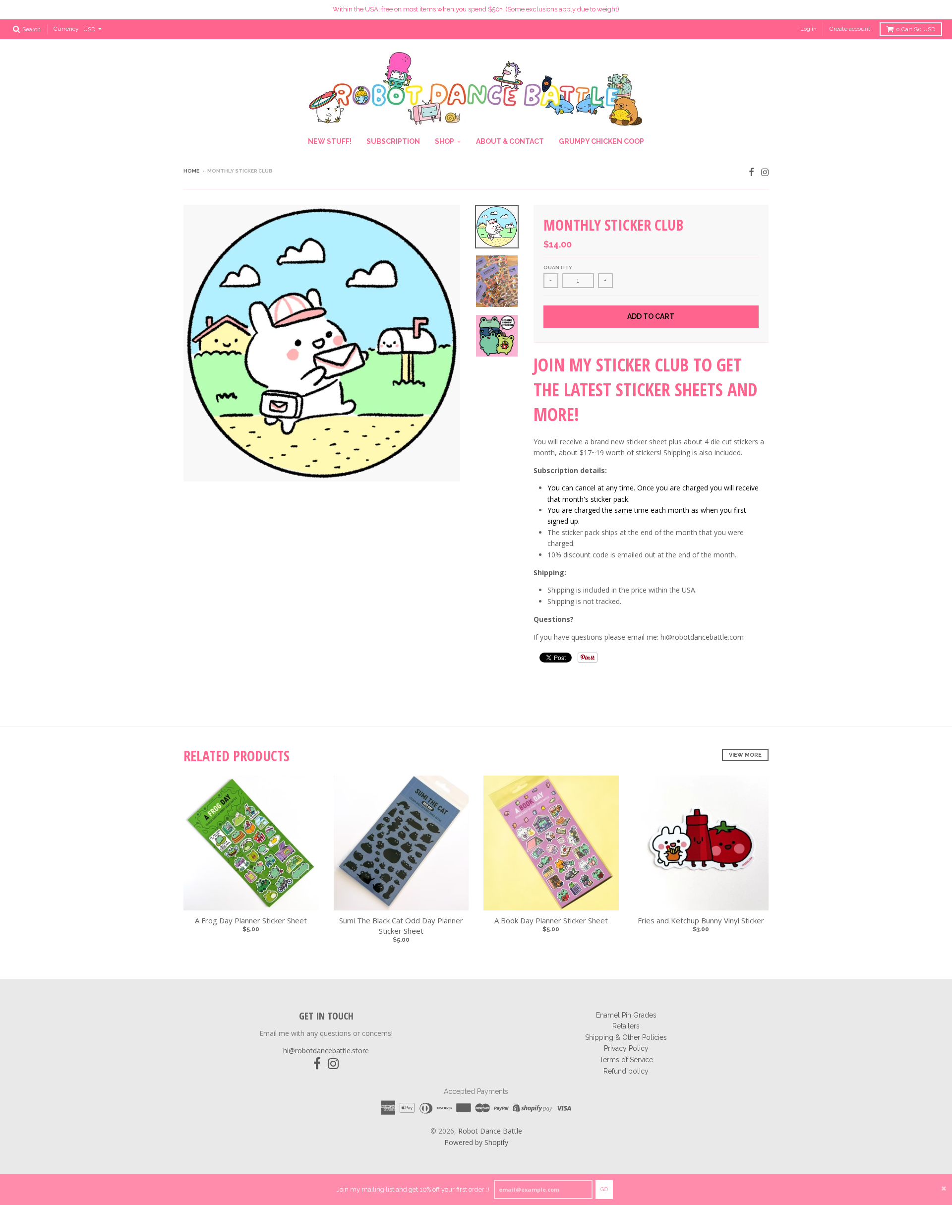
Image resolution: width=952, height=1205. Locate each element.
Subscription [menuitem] (393, 141)
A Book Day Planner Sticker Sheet (551, 920)
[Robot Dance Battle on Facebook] (751, 172)
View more (745, 755)
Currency (66, 28)
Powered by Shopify (476, 1142)
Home (191, 171)
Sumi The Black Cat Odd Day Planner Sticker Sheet (401, 925)
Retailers (626, 1026)
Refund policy (626, 1071)
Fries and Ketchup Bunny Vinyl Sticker (701, 920)
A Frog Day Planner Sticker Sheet (251, 920)
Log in (808, 28)
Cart (915, 29)
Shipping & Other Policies (626, 1037)
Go (604, 1189)
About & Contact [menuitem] (510, 141)
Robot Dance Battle (490, 1131)
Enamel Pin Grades (626, 1015)
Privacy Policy (626, 1048)
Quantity (557, 267)
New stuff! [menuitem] (330, 141)
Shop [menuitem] (444, 141)
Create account (850, 28)
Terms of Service (626, 1060)
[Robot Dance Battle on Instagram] (765, 172)
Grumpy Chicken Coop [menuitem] (601, 141)
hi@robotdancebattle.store (326, 1050)
